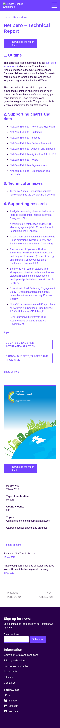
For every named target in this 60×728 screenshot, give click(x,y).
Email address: (12, 634)
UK (8, 510)
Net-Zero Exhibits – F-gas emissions (30, 165)
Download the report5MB (23, 43)
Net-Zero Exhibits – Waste (24, 159)
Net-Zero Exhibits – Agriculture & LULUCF (33, 154)
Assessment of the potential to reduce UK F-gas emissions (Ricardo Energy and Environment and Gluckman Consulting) (32, 240)
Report (10, 499)
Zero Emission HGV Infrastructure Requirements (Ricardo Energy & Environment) (28, 320)
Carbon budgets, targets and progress (27, 358)
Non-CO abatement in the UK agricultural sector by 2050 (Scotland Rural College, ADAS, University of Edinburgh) (33, 308)
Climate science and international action (20, 344)
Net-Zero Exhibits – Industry (25, 137)
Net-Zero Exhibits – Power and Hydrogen (32, 126)
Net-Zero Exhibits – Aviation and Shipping (33, 148)
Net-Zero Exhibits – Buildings (26, 132)
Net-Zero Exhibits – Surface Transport (30, 143)
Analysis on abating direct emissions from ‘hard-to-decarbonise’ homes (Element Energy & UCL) (32, 215)
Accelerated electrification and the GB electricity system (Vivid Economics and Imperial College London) (31, 227)
